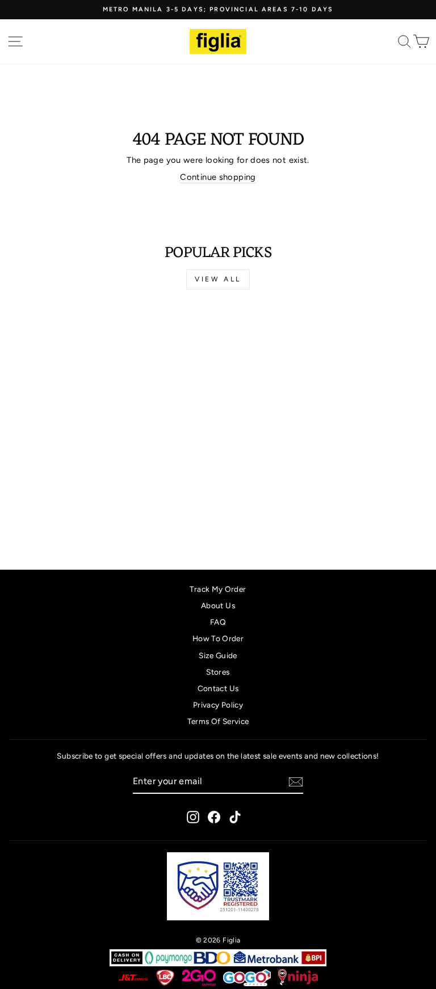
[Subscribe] (295, 782)
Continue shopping (217, 177)
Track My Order (218, 589)
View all (218, 279)
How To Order (218, 638)
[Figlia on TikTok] (235, 817)
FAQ (218, 621)
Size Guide (218, 655)
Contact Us (218, 688)
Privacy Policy (218, 704)
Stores (217, 671)
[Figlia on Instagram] (193, 817)
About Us (218, 605)
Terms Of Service (218, 721)
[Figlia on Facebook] (214, 817)
